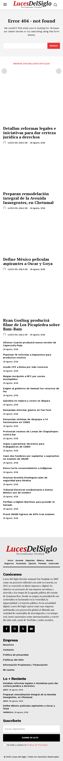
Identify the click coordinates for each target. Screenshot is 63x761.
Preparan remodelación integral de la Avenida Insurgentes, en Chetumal (28, 198)
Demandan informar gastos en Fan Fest (27, 410)
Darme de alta (30, 738)
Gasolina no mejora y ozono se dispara (26, 400)
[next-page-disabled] (58, 71)
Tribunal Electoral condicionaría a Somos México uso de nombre (28, 491)
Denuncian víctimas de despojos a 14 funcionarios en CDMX (25, 421)
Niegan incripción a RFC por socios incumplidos (24, 378)
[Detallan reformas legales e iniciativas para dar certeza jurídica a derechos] (31, 103)
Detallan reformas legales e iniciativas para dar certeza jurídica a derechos (29, 132)
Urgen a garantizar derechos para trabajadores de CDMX (23, 445)
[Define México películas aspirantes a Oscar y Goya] (31, 234)
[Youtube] (31, 629)
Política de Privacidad (37, 745)
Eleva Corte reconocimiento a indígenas (27, 468)
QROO (5, 690)
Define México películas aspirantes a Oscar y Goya (27, 261)
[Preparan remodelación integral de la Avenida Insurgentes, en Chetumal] (31, 168)
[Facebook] (6, 629)
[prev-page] (4, 71)
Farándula (8, 712)
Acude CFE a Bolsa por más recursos (25, 367)
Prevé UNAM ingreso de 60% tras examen (28, 514)
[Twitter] (23, 629)
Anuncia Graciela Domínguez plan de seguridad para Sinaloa (25, 479)
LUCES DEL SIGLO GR (18, 143)
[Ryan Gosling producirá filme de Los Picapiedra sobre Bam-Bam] (31, 295)
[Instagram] (14, 629)
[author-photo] (5, 142)
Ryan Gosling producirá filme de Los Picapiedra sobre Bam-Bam (31, 324)
